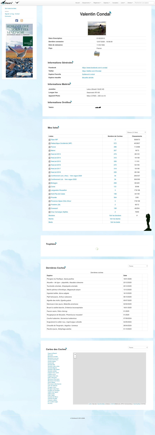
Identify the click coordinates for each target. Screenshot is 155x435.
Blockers (52, 215)
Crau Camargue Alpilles (59, 212)
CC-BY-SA (113, 404)
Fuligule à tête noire (53, 376)
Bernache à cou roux (53, 358)
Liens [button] (122, 3)
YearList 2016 (56, 165)
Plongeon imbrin (52, 387)
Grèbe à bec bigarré (53, 392)
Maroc (53, 150)
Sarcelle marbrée (52, 371)
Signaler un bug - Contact (12, 14)
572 (115, 143)
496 (115, 147)
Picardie (54, 197)
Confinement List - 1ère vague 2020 (64, 179)
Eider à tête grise (52, 377)
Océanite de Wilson (53, 397)
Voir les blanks (115, 219)
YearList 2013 (56, 154)
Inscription (115, 3)
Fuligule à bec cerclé (53, 372)
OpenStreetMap (101, 404)
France (53, 147)
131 (115, 186)
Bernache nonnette (53, 356)
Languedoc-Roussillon (59, 190)
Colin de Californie (52, 385)
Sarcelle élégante (52, 368)
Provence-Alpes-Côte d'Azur (61, 201)
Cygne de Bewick (52, 353)
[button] (17, 2)
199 (115, 194)
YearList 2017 (56, 168)
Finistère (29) (55, 204)
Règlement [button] (97, 3)
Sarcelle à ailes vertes (53, 366)
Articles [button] (130, 3)
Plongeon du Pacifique (53, 390)
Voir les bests (115, 222)
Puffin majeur (51, 395)
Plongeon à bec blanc (53, 389)
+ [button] (75, 354)
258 (115, 183)
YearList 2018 (56, 172)
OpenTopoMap (137, 404)
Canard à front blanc (53, 360)
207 (115, 150)
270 (115, 165)
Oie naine (50, 355)
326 (115, 161)
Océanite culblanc (52, 400)
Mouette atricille (87, 77)
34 (115, 175)
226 (115, 172)
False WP (54, 139)
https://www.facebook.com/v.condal (94, 67)
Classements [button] (86, 3)
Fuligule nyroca (52, 374)
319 (115, 168)
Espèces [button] (106, 3)
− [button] (75, 357)
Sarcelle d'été (51, 364)
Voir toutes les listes (10, 8)
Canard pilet (51, 363)
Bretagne (54, 183)
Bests (51, 222)
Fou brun (50, 403)
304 (115, 197)
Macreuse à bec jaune (53, 379)
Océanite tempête (52, 398)
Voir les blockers (115, 215)
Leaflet (90, 404)
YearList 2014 (56, 157)
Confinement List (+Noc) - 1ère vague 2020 (66, 175)
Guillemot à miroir (88, 74)
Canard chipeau (52, 361)
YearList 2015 (56, 161)
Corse (53, 186)
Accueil (78, 3)
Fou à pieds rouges (53, 402)
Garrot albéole (51, 382)
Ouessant (54, 208)
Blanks (51, 219)
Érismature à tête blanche (54, 384)
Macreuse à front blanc (54, 381)
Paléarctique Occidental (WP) (61, 143)
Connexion (8, 16)
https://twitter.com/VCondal (91, 71)
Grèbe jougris (51, 393)
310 (115, 157)
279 (115, 154)
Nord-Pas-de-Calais (58, 194)
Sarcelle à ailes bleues (54, 369)
